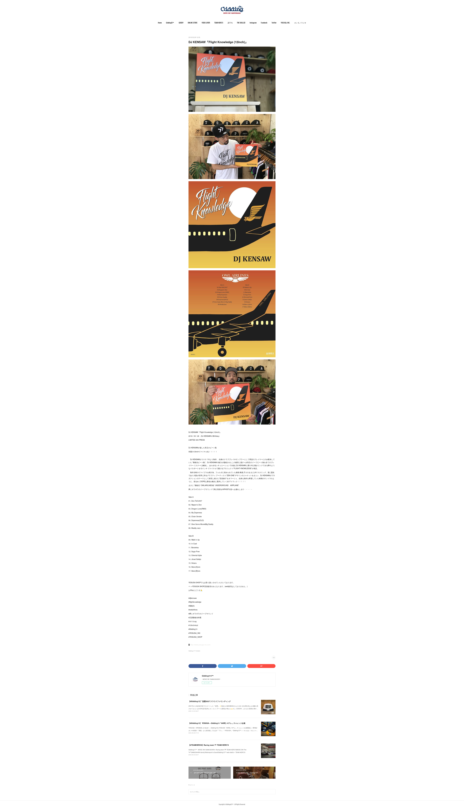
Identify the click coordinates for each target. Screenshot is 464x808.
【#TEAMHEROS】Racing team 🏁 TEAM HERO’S (208, 745)
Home (160, 22)
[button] (160, 22)
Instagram (253, 22)
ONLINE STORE (192, 22)
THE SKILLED (241, 22)
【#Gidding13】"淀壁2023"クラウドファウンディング (209, 701)
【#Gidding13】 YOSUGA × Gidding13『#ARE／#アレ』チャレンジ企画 (216, 723)
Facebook (264, 22)
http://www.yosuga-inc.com (200, 644)
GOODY (181, 22)
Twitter (274, 22)
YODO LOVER (206, 22)
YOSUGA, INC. (285, 22)
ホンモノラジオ (300, 22)
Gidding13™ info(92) (194, 651)
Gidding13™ (170, 22)
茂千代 (230, 22)
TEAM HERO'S (218, 22)
